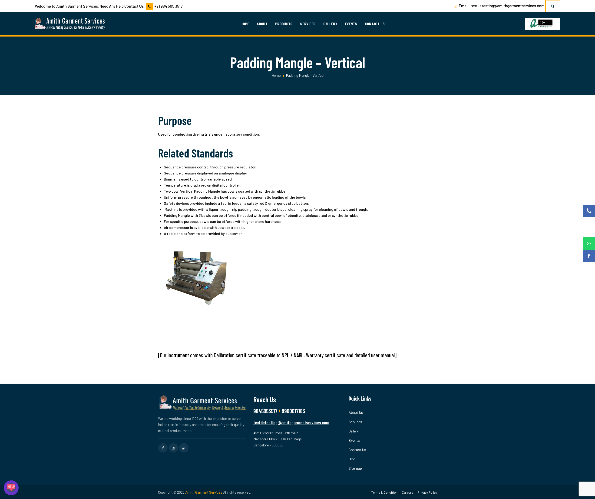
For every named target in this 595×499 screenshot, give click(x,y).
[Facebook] (589, 256)
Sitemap (355, 468)
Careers (407, 492)
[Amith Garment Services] (70, 23)
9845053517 (265, 411)
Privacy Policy (427, 492)
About (262, 23)
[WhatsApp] (589, 243)
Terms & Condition (384, 492)
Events (351, 23)
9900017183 (293, 411)
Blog (352, 459)
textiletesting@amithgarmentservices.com (507, 5)
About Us (356, 412)
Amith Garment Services (203, 492)
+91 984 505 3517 (168, 6)
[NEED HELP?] (11, 487)
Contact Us (375, 23)
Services (307, 23)
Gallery (330, 23)
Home (245, 23)
